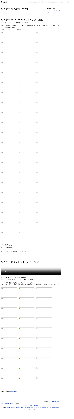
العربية (37, 407)
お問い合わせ (69, 2)
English (8, 407)
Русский (44, 407)
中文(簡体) (22, 407)
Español (12, 407)
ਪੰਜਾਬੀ (34, 409)
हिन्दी (34, 407)
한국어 (31, 407)
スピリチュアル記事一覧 (38, 2)
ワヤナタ (4, 2)
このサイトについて (55, 2)
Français (17, 407)
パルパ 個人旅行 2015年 (7, 403)
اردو (31, 409)
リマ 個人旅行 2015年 (55, 401)
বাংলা (40, 407)
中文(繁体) (27, 407)
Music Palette (14, 391)
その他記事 (63, 2)
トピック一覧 (47, 2)
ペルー (54, 10)
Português (49, 407)
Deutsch (53, 407)
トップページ (29, 2)
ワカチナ (36, 405)
